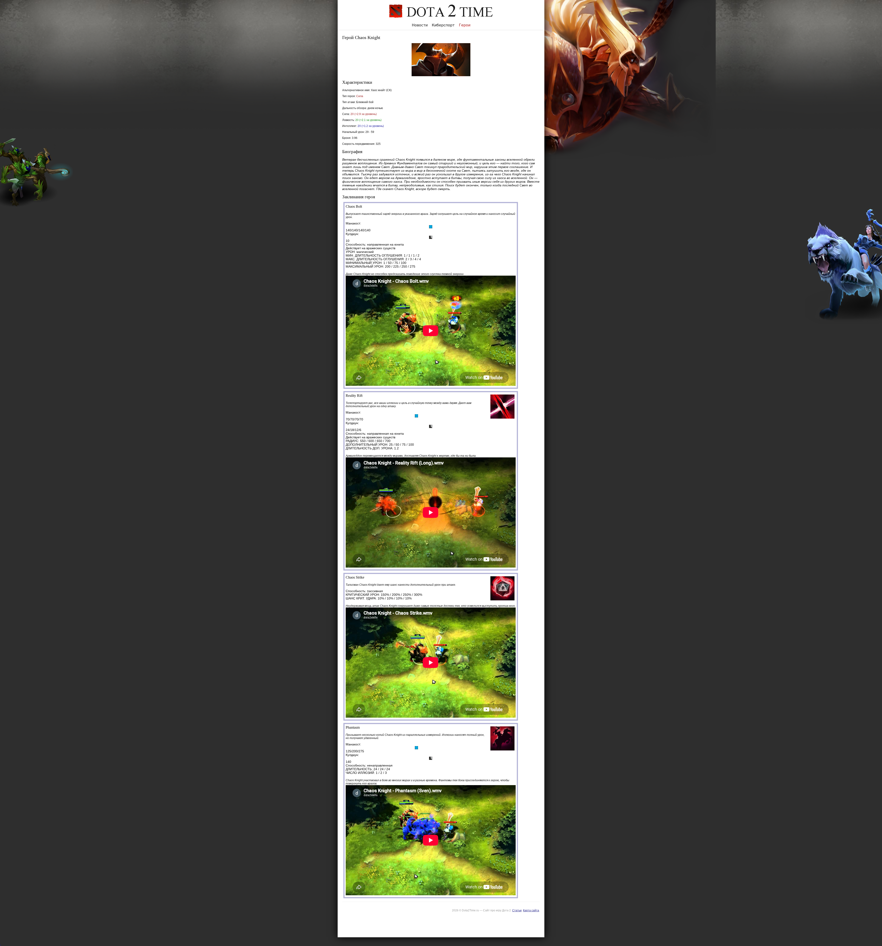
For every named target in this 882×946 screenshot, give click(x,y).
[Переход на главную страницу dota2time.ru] (441, 21)
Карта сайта (531, 910)
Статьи (517, 910)
